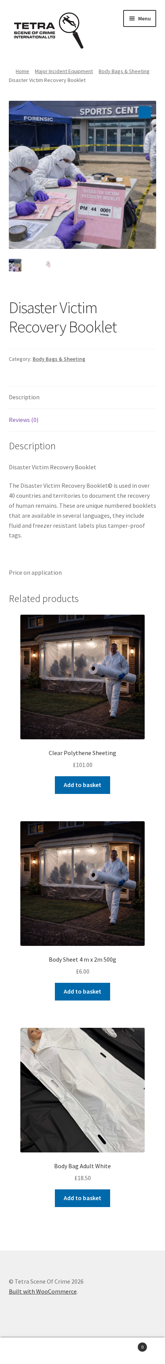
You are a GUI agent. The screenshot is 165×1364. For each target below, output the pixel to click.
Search (82, 1351)
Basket (127, 1344)
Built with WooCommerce (43, 1291)
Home (22, 71)
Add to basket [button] (82, 785)
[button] (145, 112)
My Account (27, 1351)
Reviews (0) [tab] (23, 420)
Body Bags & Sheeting (124, 71)
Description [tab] (24, 397)
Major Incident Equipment (64, 71)
